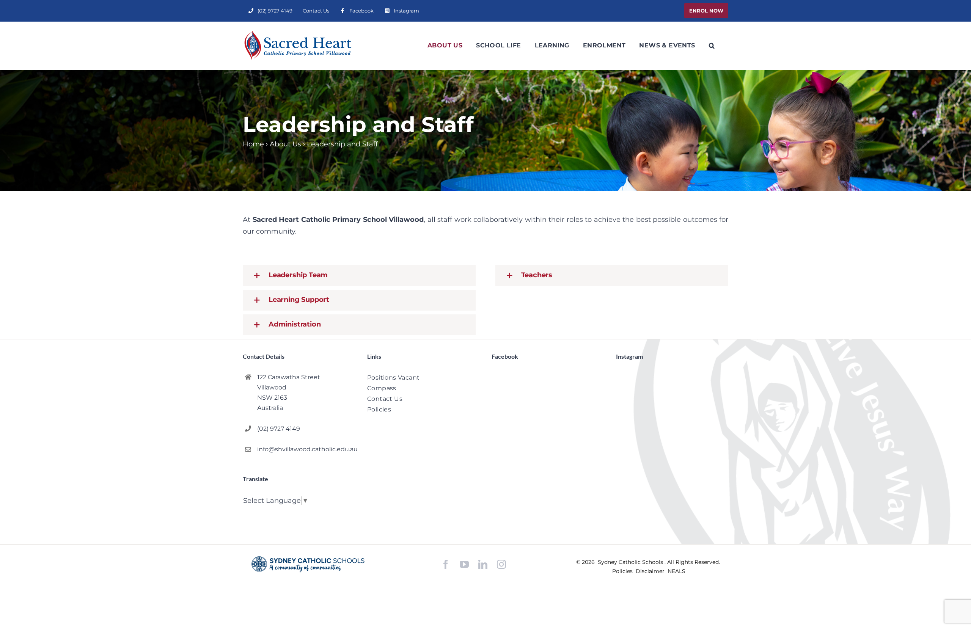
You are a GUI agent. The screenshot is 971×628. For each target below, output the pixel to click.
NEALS (676, 571)
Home (253, 144)
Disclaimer (651, 571)
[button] (712, 45)
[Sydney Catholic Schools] (308, 564)
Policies (623, 571)
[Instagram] (501, 564)
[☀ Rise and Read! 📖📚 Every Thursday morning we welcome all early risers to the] (678, 434)
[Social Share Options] (623, 490)
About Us (285, 144)
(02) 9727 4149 (278, 428)
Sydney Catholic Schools (631, 562)
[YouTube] (464, 564)
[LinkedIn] (482, 564)
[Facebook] (445, 564)
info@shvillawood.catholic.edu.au (306, 449)
